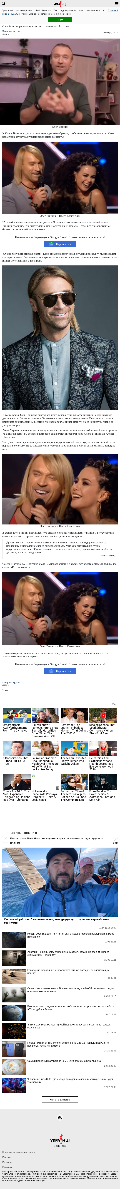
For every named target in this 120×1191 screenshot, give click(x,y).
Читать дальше (60, 1099)
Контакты (7, 1167)
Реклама (6, 1157)
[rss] (60, 1117)
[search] (3, 3)
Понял (60, 19)
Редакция (7, 1162)
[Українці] (60, 3)
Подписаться (63, 244)
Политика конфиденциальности (18, 1152)
